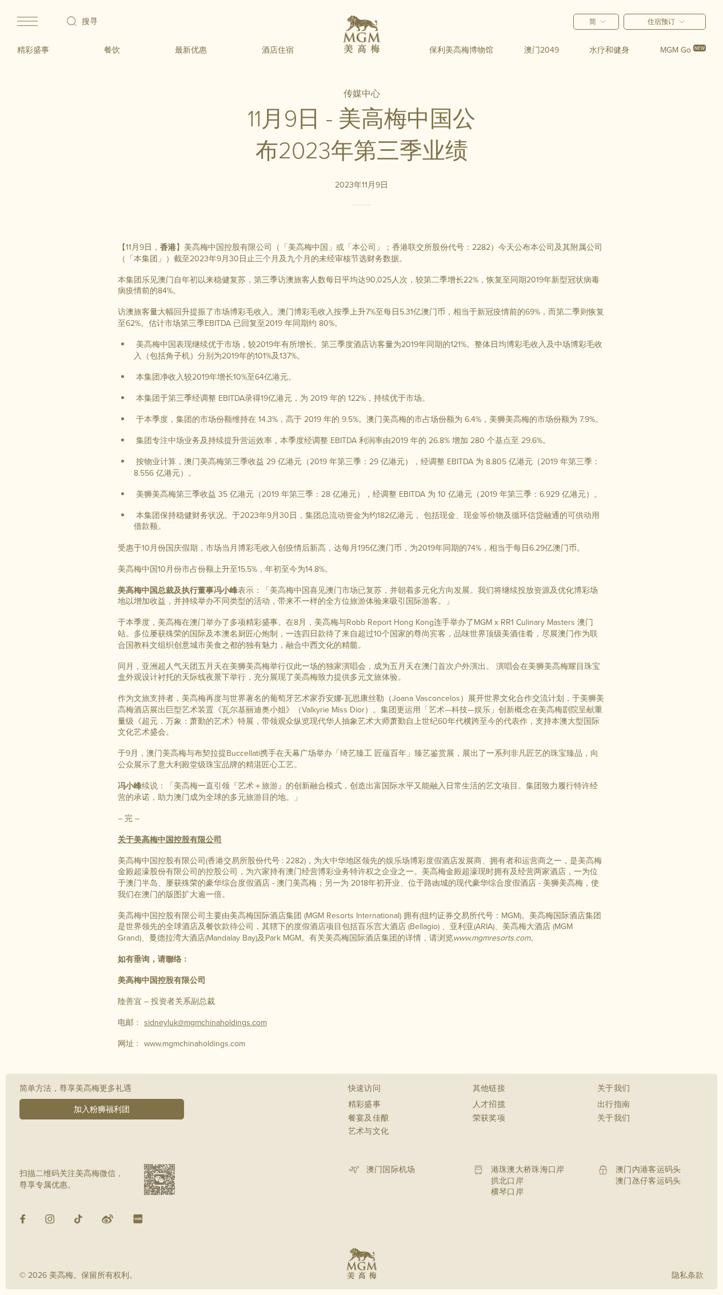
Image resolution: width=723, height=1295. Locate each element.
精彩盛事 (33, 49)
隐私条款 (688, 1275)
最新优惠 (191, 49)
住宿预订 (661, 21)
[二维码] (159, 1179)
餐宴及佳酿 (368, 1117)
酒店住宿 (278, 49)
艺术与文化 (368, 1131)
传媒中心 (361, 93)
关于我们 (613, 1117)
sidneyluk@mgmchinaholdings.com (205, 1022)
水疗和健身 (609, 49)
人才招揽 (489, 1104)
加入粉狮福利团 (102, 1109)
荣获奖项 (489, 1117)
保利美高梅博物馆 (461, 49)
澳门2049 (541, 49)
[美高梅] (361, 34)
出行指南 (613, 1104)
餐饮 (112, 49)
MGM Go (682, 49)
